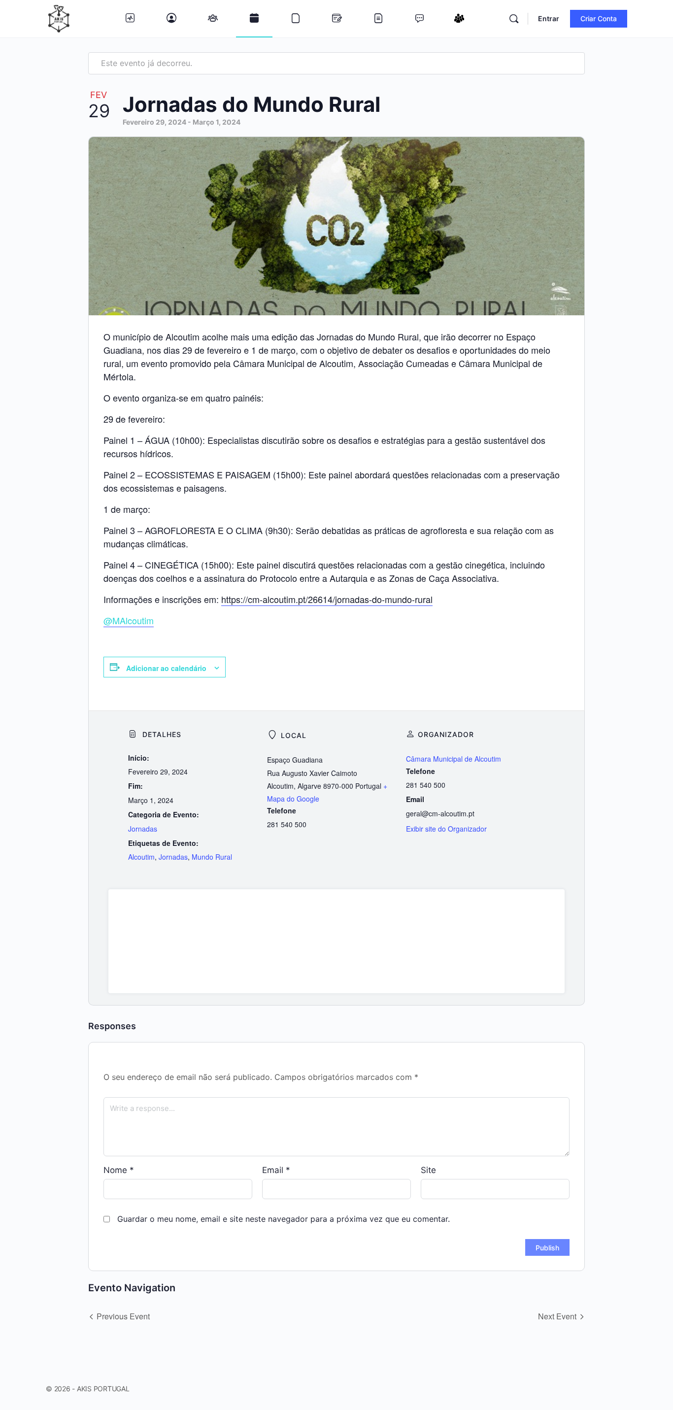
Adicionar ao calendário (166, 668)
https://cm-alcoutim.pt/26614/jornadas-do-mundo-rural (327, 599)
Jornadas (142, 829)
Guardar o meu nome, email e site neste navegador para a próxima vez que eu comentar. (283, 1219)
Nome (118, 1170)
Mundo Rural (212, 857)
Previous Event (123, 1316)
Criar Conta (598, 18)
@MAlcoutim (128, 620)
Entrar (548, 18)
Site (428, 1170)
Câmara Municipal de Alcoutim (453, 759)
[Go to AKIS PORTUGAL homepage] (59, 18)
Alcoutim (141, 857)
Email (276, 1170)
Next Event (557, 1316)
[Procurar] (514, 19)
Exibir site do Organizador (446, 829)
